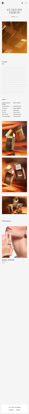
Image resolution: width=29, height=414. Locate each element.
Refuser (18, 409)
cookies (18, 407)
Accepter (11, 409)
